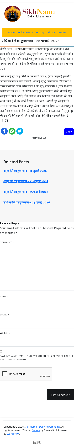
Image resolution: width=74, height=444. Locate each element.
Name (4, 296)
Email (4, 314)
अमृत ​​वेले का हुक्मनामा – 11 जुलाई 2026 (25, 171)
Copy (69, 131)
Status (62, 32)
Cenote (36, 430)
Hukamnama (25, 32)
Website (5, 333)
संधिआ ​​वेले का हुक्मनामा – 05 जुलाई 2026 (26, 202)
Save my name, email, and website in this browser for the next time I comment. (37, 358)
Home (11, 32)
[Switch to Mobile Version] (37, 442)
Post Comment (60, 394)
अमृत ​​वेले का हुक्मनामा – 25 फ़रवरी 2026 (25, 192)
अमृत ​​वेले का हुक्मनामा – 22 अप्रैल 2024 (25, 181)
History (40, 32)
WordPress (13, 433)
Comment (7, 242)
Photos (51, 32)
